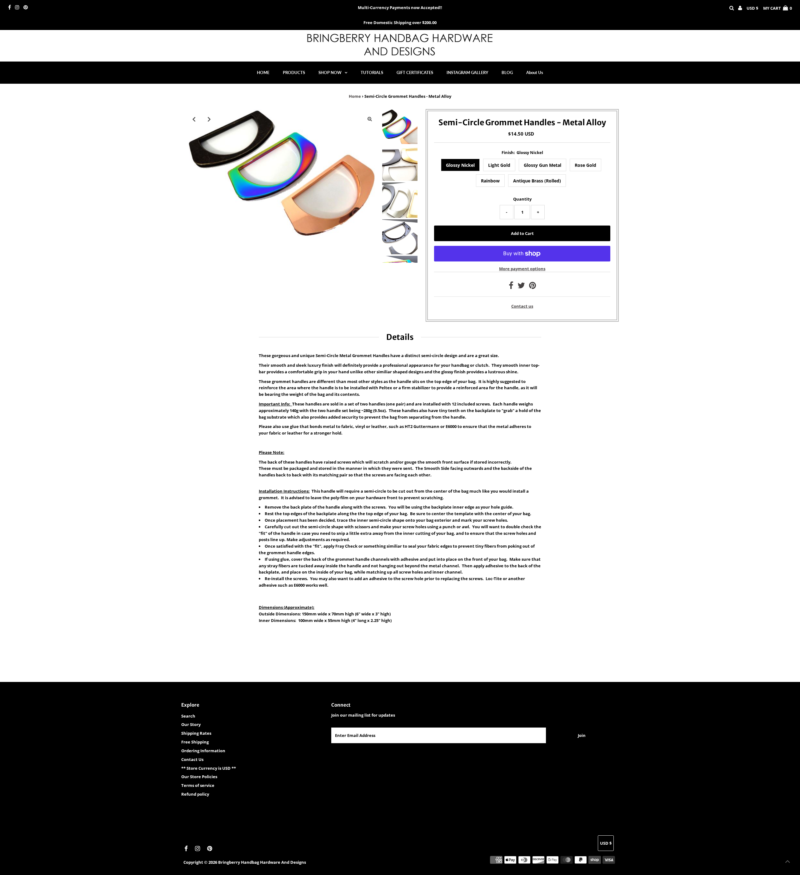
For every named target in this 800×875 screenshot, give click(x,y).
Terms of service (197, 785)
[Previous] (194, 119)
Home (355, 96)
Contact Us (192, 759)
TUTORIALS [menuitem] (372, 72)
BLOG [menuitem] (507, 72)
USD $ (752, 8)
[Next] (209, 119)
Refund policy (195, 794)
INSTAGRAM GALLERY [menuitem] (467, 72)
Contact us (522, 306)
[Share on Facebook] (511, 287)
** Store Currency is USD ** (208, 768)
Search (188, 716)
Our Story (191, 724)
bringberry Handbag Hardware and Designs (262, 862)
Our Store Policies (199, 776)
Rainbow (490, 181)
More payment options (522, 268)
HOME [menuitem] (263, 72)
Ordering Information (203, 750)
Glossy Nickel (460, 165)
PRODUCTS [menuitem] (294, 72)
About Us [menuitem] (534, 72)
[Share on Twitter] (521, 287)
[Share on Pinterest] (532, 287)
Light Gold (499, 165)
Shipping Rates (196, 733)
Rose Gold (585, 165)
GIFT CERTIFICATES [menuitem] (415, 72)
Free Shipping (195, 742)
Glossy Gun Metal (542, 165)
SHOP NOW (330, 72)
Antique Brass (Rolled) (537, 181)
